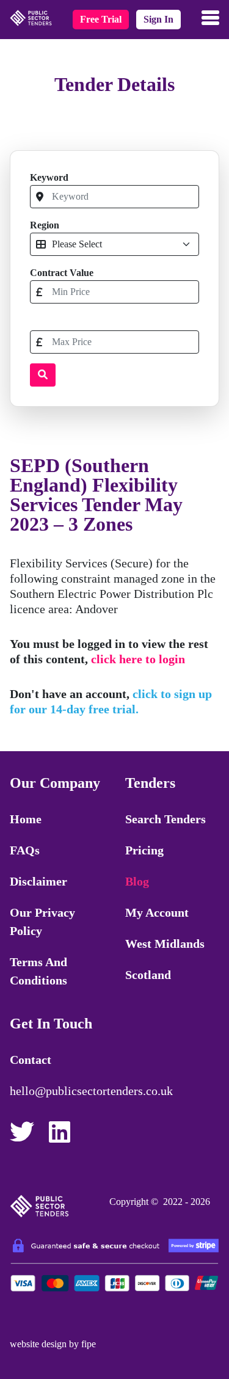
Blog (137, 881)
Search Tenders (165, 819)
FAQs (25, 850)
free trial (101, 19)
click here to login (138, 659)
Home (26, 819)
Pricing (144, 850)
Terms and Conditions (38, 971)
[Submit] (43, 375)
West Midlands (165, 943)
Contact (30, 1059)
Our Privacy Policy (42, 921)
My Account (157, 912)
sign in (158, 19)
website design (38, 1344)
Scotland (148, 974)
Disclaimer (38, 881)
